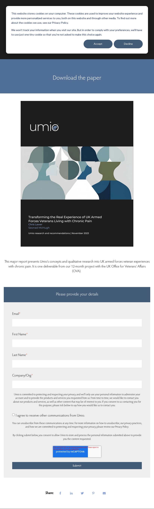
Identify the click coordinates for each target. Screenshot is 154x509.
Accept (98, 43)
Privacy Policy (121, 427)
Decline (128, 43)
